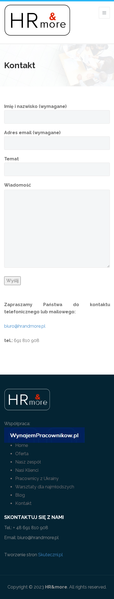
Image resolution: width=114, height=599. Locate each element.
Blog (20, 495)
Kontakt (23, 503)
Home (21, 445)
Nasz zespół (28, 462)
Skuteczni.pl (50, 554)
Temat (11, 158)
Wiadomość (17, 185)
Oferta (21, 453)
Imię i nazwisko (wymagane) (35, 106)
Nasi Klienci (26, 470)
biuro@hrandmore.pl (24, 326)
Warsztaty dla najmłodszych (44, 486)
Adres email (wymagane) (32, 132)
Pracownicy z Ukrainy (37, 478)
